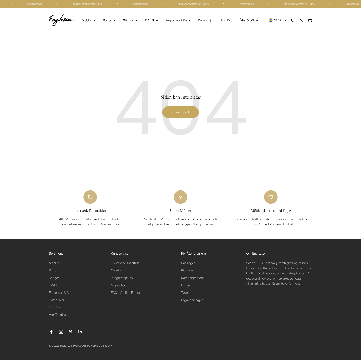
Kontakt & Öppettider (125, 263)
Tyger (185, 292)
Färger (185, 285)
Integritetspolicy (122, 278)
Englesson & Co (176, 20)
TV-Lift (149, 20)
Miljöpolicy (118, 285)
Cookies (116, 270)
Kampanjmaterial (193, 278)
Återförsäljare (249, 20)
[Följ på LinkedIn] (80, 331)
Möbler (87, 20)
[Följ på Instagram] (61, 331)
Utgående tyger (192, 300)
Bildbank (187, 270)
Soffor (107, 20)
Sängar (128, 20)
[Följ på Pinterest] (70, 331)
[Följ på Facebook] (51, 331)
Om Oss (226, 20)
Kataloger (188, 263)
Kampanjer (206, 20)
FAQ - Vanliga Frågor (125, 292)
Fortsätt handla (180, 112)
